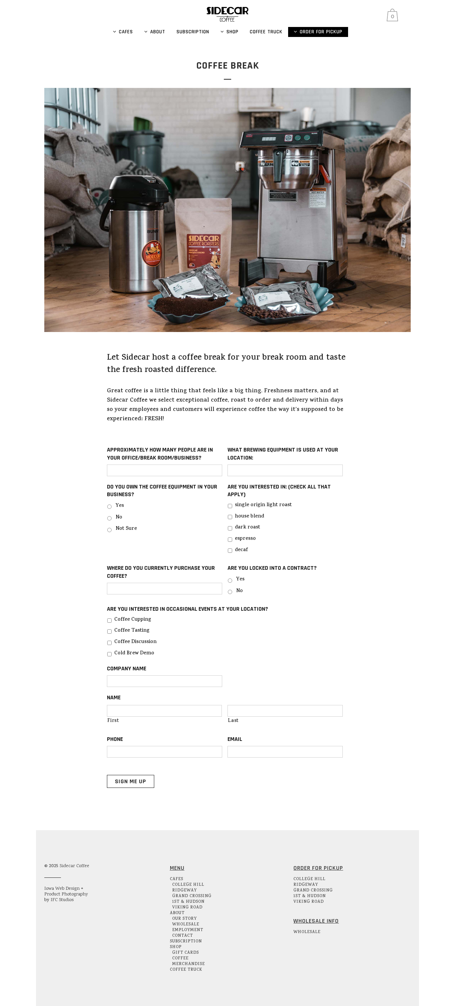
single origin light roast (263, 505)
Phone (115, 739)
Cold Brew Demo (134, 653)
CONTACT (182, 936)
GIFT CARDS (185, 953)
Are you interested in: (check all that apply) (279, 490)
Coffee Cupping (132, 620)
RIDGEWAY (184, 890)
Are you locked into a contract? (272, 568)
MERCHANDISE (188, 964)
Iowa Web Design (62, 888)
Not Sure (126, 529)
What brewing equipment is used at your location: (283, 453)
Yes (120, 506)
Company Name (126, 668)
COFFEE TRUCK (186, 970)
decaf (241, 550)
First (113, 721)
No (119, 517)
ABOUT (177, 913)
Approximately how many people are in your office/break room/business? (160, 453)
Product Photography (66, 894)
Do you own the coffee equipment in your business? (162, 490)
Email (235, 739)
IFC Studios (62, 900)
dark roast (247, 527)
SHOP (176, 947)
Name (114, 697)
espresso (245, 539)
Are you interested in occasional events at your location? (187, 609)
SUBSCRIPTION (186, 941)
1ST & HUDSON (188, 902)
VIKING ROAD (187, 907)
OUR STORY (184, 919)
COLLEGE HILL (188, 885)
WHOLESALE (185, 924)
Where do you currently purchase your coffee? (161, 571)
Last (233, 721)
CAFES (176, 879)
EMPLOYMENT (187, 930)
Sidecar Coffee (74, 866)
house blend (249, 516)
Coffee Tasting (132, 631)
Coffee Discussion (135, 642)
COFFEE (180, 958)
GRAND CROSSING (192, 896)
